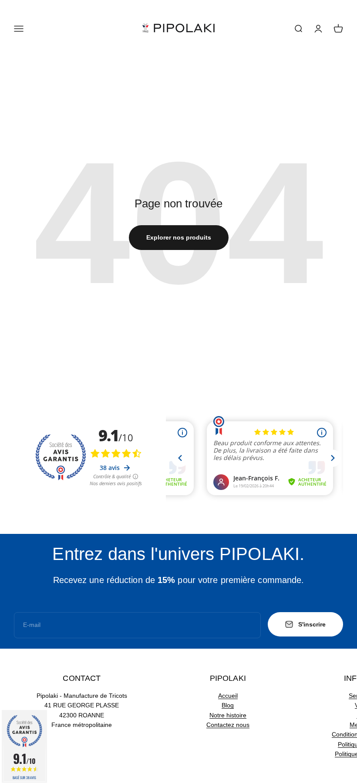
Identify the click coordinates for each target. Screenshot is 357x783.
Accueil (228, 695)
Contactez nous (227, 724)
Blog (228, 705)
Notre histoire (227, 715)
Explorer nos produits (178, 237)
